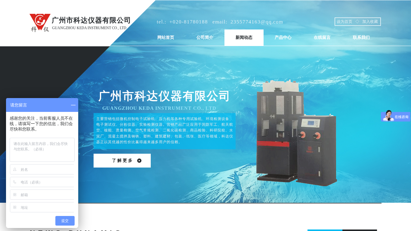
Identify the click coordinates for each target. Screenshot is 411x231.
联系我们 (361, 37)
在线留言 (322, 37)
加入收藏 (370, 21)
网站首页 (165, 37)
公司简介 (204, 37)
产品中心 (283, 37)
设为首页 (344, 21)
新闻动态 (244, 37)
